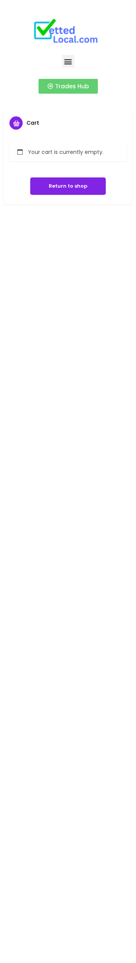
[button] (68, 61)
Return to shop (68, 186)
